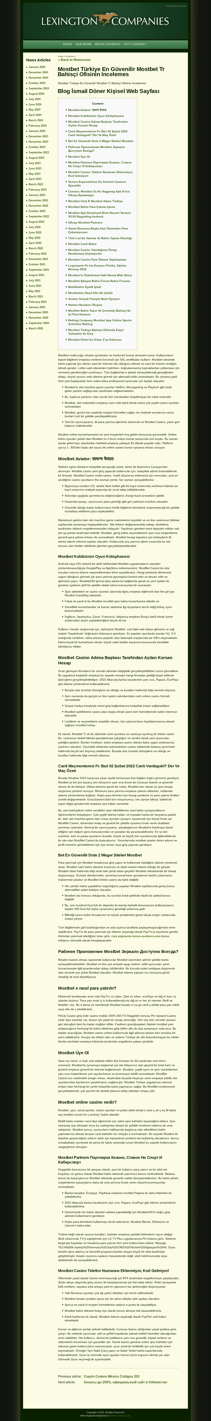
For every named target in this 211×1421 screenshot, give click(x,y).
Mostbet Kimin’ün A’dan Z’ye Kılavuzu (95, 339)
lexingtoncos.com (176, 6)
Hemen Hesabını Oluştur (85, 304)
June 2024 (35, 104)
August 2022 (36, 221)
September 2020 (39, 323)
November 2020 (38, 317)
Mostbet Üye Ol (79, 156)
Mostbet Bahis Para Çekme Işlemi (91, 206)
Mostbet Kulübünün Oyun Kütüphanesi (96, 116)
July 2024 (35, 99)
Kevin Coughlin (108, 44)
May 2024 (34, 109)
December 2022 (38, 200)
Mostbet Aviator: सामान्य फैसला (87, 110)
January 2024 (37, 131)
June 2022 (35, 232)
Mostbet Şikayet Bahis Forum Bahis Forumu (99, 281)
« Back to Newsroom (74, 60)
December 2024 (38, 72)
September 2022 (39, 216)
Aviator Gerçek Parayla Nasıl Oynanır (94, 299)
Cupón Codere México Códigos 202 (111, 1376)
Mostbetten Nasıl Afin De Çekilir (90, 293)
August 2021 (36, 275)
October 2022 (37, 211)
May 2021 (34, 291)
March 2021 (36, 296)
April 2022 (35, 243)
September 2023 (39, 152)
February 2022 (38, 253)
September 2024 (39, 88)
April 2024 (35, 114)
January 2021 (37, 307)
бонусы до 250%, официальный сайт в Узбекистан (125, 1382)
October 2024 (37, 83)
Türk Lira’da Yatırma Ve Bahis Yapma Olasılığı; (100, 238)
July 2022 (35, 227)
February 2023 (38, 189)
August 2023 (36, 157)
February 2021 (38, 301)
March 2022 (36, 248)
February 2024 (38, 125)
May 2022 (34, 237)
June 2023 (35, 168)
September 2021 (39, 269)
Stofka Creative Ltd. (120, 1415)
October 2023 (37, 147)
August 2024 (36, 93)
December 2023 (38, 136)
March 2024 (36, 120)
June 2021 (35, 285)
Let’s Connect (135, 44)
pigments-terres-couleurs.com (139, 936)
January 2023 (37, 195)
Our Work (83, 44)
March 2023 (36, 184)
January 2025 (37, 67)
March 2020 (36, 328)
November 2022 (38, 205)
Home (60, 56)
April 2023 (35, 179)
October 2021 (37, 264)
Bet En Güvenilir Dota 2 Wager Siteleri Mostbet (100, 141)
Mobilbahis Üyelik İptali (84, 287)
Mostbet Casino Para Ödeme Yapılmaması (97, 259)
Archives (70, 56)
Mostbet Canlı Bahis (82, 244)
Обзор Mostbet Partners (85, 222)
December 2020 (38, 312)
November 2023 (38, 141)
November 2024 (38, 77)
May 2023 (34, 173)
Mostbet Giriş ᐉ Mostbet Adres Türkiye (95, 201)
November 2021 (38, 259)
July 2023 (35, 163)
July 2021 (35, 280)
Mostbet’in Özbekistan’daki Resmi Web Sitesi (100, 275)
